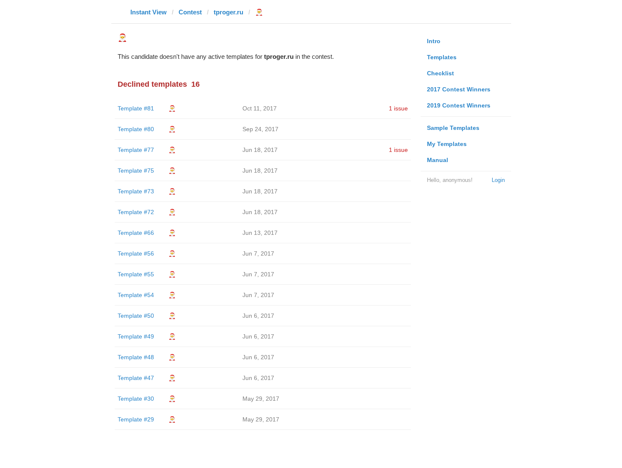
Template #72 (136, 212)
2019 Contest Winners (458, 105)
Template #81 (136, 108)
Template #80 (136, 129)
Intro (433, 41)
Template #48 (136, 357)
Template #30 (136, 398)
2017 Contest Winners (458, 89)
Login (498, 180)
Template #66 (136, 232)
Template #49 (136, 336)
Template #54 (136, 295)
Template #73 (136, 191)
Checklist (440, 73)
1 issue (398, 108)
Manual (437, 160)
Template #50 (136, 315)
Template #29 (136, 419)
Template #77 (136, 149)
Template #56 (136, 253)
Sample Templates (453, 127)
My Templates (447, 143)
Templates (442, 57)
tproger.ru (228, 12)
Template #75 (136, 170)
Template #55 (136, 274)
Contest (190, 12)
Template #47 (136, 377)
